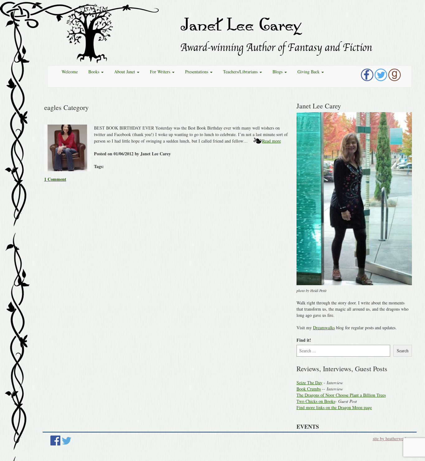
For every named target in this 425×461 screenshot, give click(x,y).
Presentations (197, 72)
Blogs (278, 72)
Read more (271, 141)
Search (403, 351)
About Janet (125, 72)
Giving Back (309, 72)
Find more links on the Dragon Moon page (334, 407)
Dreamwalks (324, 328)
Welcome (70, 72)
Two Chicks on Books (316, 401)
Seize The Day (309, 383)
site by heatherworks (391, 438)
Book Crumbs (309, 389)
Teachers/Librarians (241, 72)
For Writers (160, 72)
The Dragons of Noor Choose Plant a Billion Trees (341, 395)
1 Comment (55, 179)
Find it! (304, 340)
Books (94, 72)
